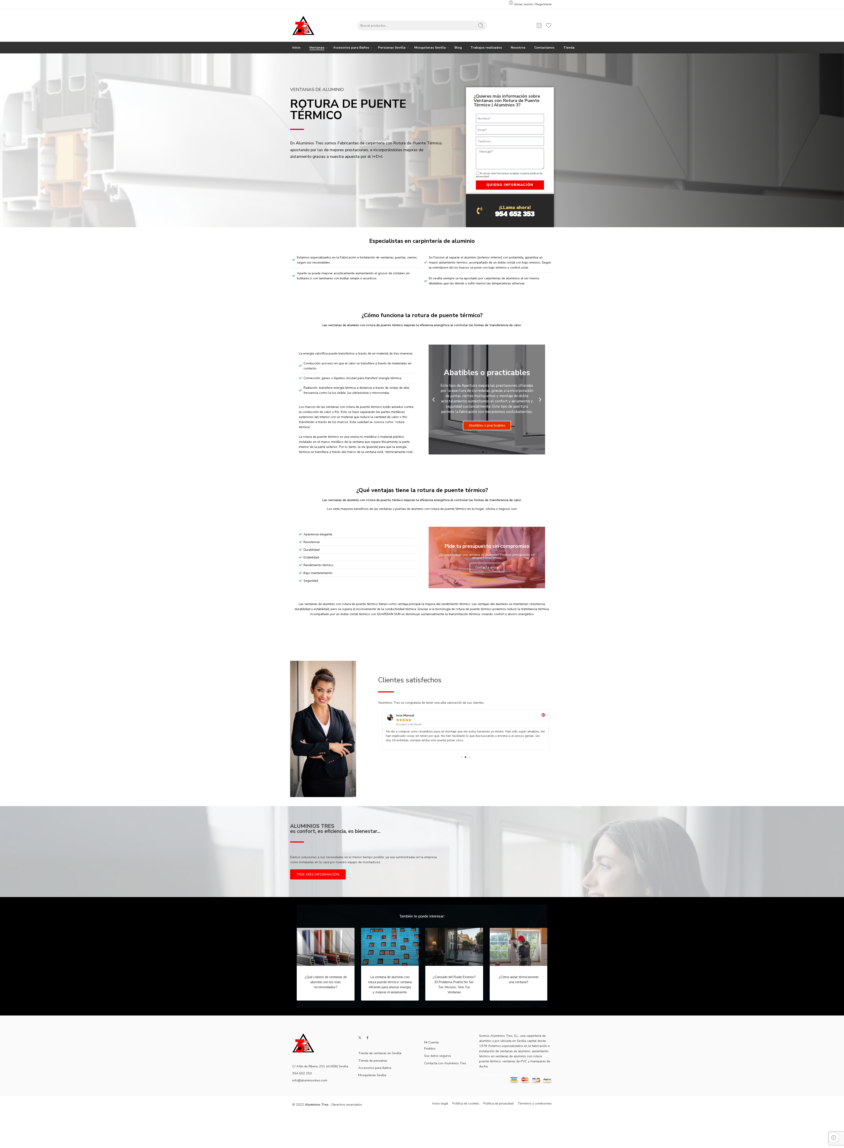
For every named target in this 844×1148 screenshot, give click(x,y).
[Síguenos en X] (359, 1037)
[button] (433, 399)
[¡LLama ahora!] (479, 210)
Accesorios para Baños (351, 47)
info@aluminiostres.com (309, 1080)
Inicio (296, 47)
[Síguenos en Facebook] (367, 1037)
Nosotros (518, 47)
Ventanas (316, 47)
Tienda (569, 47)
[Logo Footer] (303, 1043)
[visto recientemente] (834, 1138)
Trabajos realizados (486, 47)
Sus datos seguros (437, 1056)
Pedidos (430, 1048)
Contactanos (544, 47)
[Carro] (539, 25)
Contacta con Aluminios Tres (445, 1063)
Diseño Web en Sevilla (495, 1075)
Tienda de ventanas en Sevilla (379, 1053)
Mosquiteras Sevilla (430, 47)
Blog (458, 47)
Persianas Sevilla (392, 47)
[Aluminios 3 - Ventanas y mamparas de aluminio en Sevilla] (303, 25)
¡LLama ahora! (515, 207)
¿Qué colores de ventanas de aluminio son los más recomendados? (325, 982)
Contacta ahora (486, 567)
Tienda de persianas (372, 1060)
